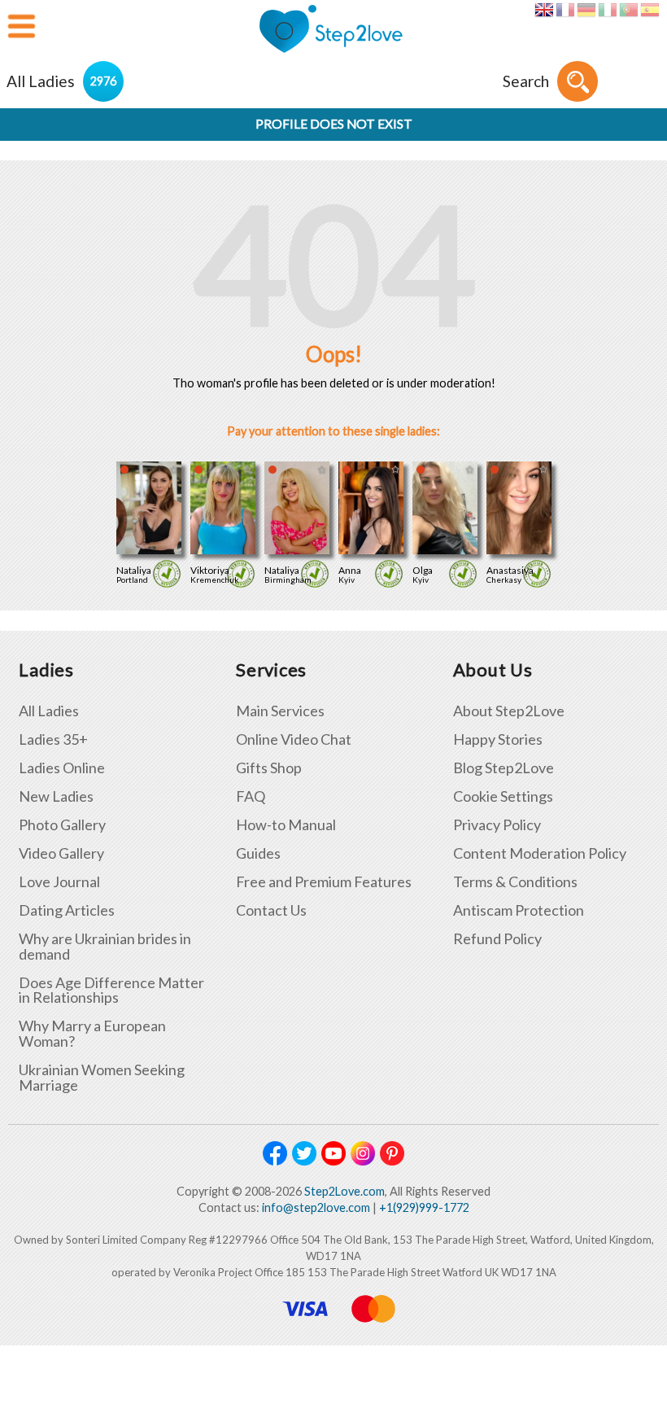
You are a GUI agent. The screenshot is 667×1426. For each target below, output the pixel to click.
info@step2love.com (316, 1207)
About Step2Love (509, 711)
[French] (565, 10)
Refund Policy (497, 939)
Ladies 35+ (53, 739)
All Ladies (49, 711)
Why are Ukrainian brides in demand (105, 946)
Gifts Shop (269, 768)
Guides (258, 853)
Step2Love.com (344, 1191)
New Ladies (56, 796)
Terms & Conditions (515, 882)
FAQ (250, 796)
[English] (543, 10)
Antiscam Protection (518, 910)
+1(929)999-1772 (424, 1207)
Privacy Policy (497, 825)
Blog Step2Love (503, 768)
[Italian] (607, 10)
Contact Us (271, 910)
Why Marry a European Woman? (92, 1033)
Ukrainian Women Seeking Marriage (102, 1077)
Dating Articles (67, 910)
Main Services (280, 711)
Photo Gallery (62, 825)
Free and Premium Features (324, 882)
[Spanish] (649, 10)
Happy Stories (498, 739)
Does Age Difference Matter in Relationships (111, 990)
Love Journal (59, 882)
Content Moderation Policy (539, 853)
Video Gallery (61, 853)
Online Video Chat (293, 739)
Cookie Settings (503, 796)
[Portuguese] (628, 10)
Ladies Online (62, 768)
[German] (586, 10)
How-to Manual (286, 825)
